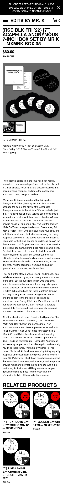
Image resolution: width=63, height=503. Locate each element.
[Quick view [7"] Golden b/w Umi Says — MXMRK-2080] (55, 414)
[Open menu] (5, 20)
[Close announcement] (58, 7)
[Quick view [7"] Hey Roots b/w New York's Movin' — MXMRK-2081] (25, 414)
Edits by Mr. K (27, 20)
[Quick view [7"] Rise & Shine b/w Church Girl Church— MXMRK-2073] (25, 460)
